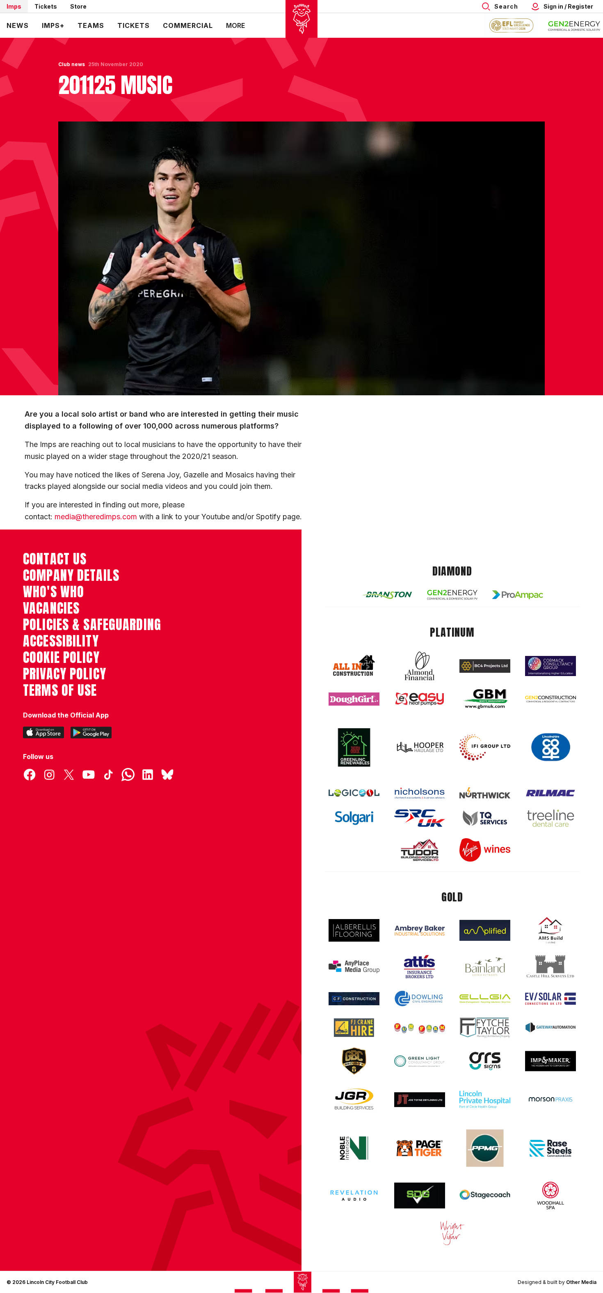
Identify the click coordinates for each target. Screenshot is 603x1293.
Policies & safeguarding (92, 624)
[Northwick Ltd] (484, 792)
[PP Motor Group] (484, 1148)
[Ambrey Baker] (419, 930)
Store (78, 6)
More (235, 25)
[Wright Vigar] (452, 1232)
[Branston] (386, 594)
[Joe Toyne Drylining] (419, 1099)
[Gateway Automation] (550, 1027)
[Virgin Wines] (484, 850)
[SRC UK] (419, 818)
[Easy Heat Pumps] (419, 699)
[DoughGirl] (354, 699)
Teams (91, 25)
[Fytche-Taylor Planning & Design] (484, 1027)
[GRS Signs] (484, 1061)
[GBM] (484, 699)
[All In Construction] (354, 665)
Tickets (45, 6)
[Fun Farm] (419, 1027)
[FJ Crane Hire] (354, 1027)
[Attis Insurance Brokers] (419, 966)
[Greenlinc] (354, 747)
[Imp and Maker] (550, 1061)
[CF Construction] (354, 998)
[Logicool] (354, 793)
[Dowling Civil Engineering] (419, 998)
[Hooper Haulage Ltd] (419, 747)
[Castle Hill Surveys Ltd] (550, 966)
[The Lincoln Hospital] (484, 1099)
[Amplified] (484, 930)
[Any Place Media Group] (354, 967)
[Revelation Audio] (354, 1195)
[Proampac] (517, 594)
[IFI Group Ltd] (484, 747)
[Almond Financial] (419, 666)
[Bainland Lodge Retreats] (484, 967)
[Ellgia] (484, 998)
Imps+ (53, 25)
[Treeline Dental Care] (550, 818)
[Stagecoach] (484, 1196)
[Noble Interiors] (354, 1148)
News (18, 25)
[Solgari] (354, 818)
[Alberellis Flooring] (354, 930)
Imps (14, 6)
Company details (71, 575)
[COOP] (550, 747)
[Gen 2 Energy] (452, 594)
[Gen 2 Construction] (550, 699)
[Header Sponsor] (574, 25)
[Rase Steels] (550, 1148)
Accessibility (61, 641)
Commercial (188, 25)
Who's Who (53, 591)
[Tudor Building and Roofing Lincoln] (419, 850)
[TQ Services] (484, 818)
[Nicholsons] (419, 793)
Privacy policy (64, 674)
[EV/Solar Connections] (550, 999)
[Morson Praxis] (550, 1099)
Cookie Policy (61, 657)
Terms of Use (60, 690)
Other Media (581, 1282)
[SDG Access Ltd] (419, 1196)
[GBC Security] (354, 1061)
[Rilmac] (550, 792)
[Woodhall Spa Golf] (550, 1195)
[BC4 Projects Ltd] (484, 665)
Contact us (55, 559)
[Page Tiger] (419, 1148)
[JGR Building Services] (354, 1099)
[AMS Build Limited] (550, 930)
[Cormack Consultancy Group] (550, 666)
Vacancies (51, 608)
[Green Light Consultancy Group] (419, 1061)
